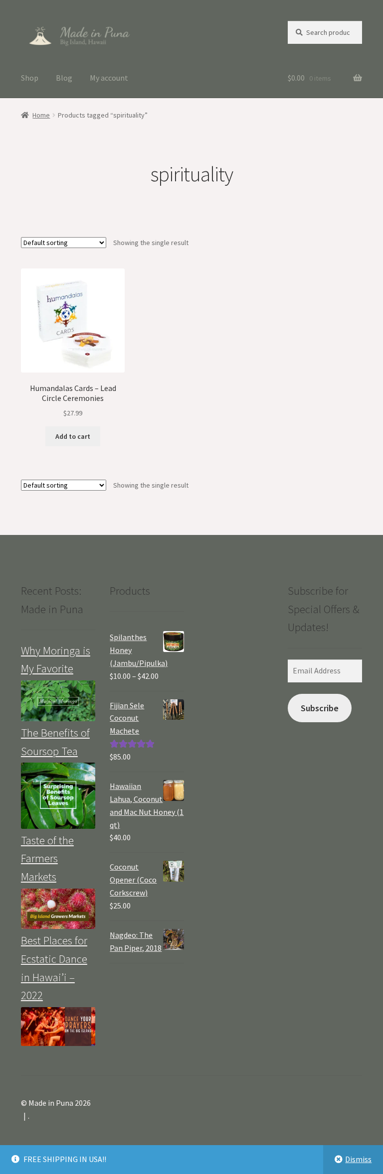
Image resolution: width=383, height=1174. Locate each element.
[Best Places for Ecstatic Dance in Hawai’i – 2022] (58, 1026)
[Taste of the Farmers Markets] (58, 909)
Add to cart (72, 436)
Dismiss (358, 1159)
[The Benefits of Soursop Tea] (58, 795)
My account (109, 78)
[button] (78, 34)
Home (41, 115)
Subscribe (320, 708)
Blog (64, 78)
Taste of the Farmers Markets (47, 858)
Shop (29, 78)
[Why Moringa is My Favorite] (58, 700)
